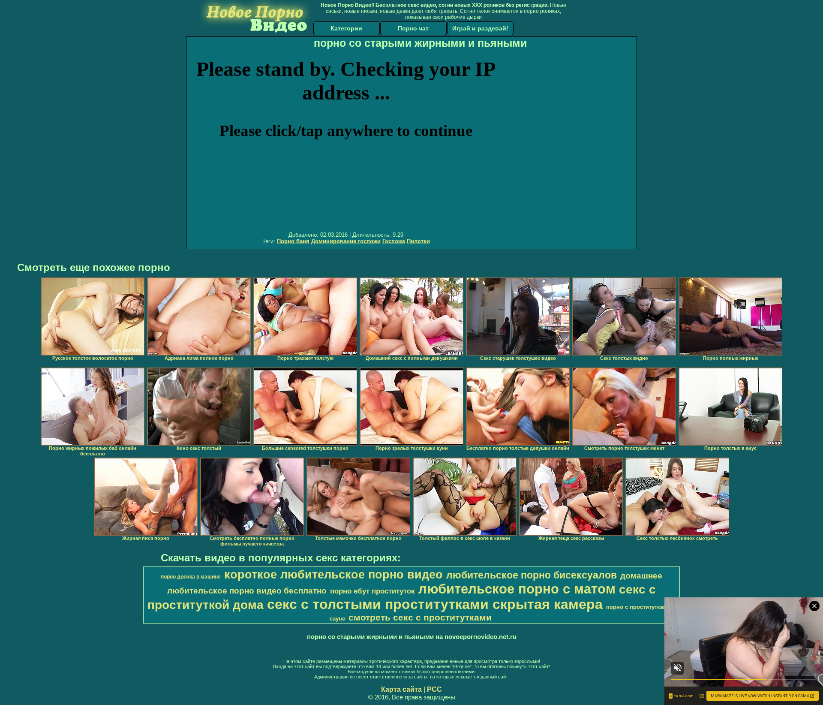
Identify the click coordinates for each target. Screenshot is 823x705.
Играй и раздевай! (480, 28)
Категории (346, 28)
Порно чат (413, 28)
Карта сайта (401, 689)
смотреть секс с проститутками (420, 617)
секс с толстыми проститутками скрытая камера (435, 604)
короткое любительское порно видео (333, 574)
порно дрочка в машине (191, 577)
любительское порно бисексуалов (531, 575)
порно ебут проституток (372, 591)
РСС (434, 689)
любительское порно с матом (517, 588)
